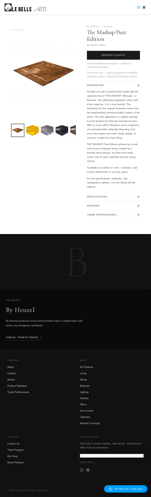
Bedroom (85, 385)
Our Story (12, 456)
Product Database (17, 385)
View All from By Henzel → (24, 337)
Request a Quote (113, 55)
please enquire (114, 72)
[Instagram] (81, 470)
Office (83, 404)
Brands (11, 379)
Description (95, 85)
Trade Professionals (102, 215)
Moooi (123, 182)
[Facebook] (87, 470)
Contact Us (13, 443)
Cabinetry (85, 417)
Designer (93, 206)
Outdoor (84, 398)
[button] (125, 489)
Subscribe (86, 462)
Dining (83, 379)
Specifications (97, 197)
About (10, 367)
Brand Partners (15, 462)
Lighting (84, 392)
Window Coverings (90, 423)
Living (83, 373)
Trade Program (15, 450)
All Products (86, 367)
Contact (11, 373)
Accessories (86, 410)
